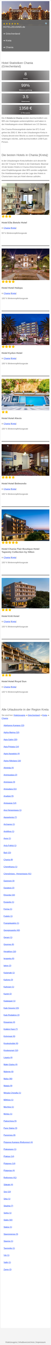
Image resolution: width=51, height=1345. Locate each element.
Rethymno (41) (10, 1178)
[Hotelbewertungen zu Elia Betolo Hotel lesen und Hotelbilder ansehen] (25, 199)
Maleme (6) (8, 1072)
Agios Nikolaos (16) (12, 761)
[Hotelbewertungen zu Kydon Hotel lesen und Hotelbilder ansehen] (25, 329)
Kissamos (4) (9, 1022)
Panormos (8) (9, 1135)
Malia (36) (8, 1079)
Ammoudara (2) (10, 775)
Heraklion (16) (10, 951)
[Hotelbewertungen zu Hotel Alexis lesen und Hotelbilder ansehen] (25, 394)
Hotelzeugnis (19, 715)
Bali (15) (7, 853)
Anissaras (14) (10, 803)
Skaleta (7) (8, 1206)
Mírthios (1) (8, 1100)
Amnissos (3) (9, 782)
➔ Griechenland (11, 33)
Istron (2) (7, 966)
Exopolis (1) (9, 902)
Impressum (41, 1342)
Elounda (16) (9, 895)
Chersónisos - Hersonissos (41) (17, 874)
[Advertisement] (25, 1300)
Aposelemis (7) (10, 817)
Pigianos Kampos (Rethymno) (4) (18, 1142)
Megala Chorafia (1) (12, 1093)
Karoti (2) (8, 994)
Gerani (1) (8, 937)
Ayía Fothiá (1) (10, 845)
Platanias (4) (9, 1170)
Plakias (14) (9, 1156)
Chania (7, 228)
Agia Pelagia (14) (11, 747)
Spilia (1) (8, 1213)
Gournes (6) (9, 944)
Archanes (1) (9, 824)
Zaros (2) (8, 1269)
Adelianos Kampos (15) (14, 725)
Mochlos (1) (9, 1107)
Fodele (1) (8, 916)
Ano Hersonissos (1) (13, 810)
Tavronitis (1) (9, 1248)
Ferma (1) (8, 909)
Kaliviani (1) (9, 987)
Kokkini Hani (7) (11, 1029)
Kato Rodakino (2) (12, 1015)
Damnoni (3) (9, 881)
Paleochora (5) (10, 1121)
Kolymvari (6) (9, 1036)
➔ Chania (8, 47)
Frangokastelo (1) (11, 923)
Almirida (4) (9, 768)
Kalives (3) (8, 980)
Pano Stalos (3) (10, 1128)
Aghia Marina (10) (11, 732)
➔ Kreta (7, 40)
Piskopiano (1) (10, 1149)
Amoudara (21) (10, 789)
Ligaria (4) (8, 1057)
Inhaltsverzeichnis (26, 1342)
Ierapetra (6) (9, 958)
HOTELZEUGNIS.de (14, 25)
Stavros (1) (8, 1241)
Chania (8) (8, 860)
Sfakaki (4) (8, 1185)
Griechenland (34, 715)
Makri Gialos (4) (10, 1064)
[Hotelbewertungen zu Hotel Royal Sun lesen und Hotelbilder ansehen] (25, 657)
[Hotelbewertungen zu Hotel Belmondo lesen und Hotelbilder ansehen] (25, 460)
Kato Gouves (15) (11, 1008)
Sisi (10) (7, 1192)
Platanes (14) (9, 1163)
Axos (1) (7, 838)
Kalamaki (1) (9, 973)
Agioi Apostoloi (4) (12, 754)
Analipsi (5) (9, 796)
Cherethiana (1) (10, 867)
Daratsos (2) (9, 888)
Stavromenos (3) (11, 1234)
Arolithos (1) (9, 831)
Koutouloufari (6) (11, 1043)
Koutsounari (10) (11, 1050)
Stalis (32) (8, 1220)
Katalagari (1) (9, 1001)
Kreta (13, 228)
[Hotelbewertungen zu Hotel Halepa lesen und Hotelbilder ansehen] (25, 264)
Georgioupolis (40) (12, 930)
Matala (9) (8, 1086)
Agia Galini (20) (10, 739)
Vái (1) (6, 1255)
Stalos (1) (8, 1227)
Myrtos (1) (8, 1114)
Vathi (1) (7, 1262)
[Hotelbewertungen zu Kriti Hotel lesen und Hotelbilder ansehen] (25, 593)
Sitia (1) (7, 1199)
